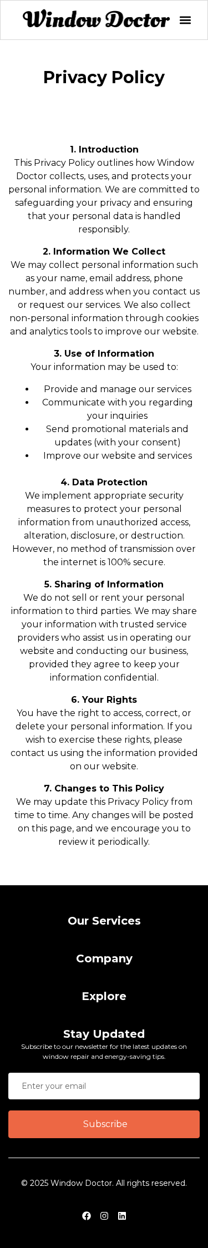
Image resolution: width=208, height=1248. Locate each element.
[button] (185, 20)
